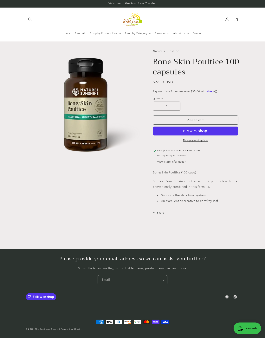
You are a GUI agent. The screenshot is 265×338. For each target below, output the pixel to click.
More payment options (195, 140)
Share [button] (160, 212)
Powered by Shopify (71, 329)
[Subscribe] (163, 279)
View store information (171, 161)
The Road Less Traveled (47, 329)
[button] (30, 19)
